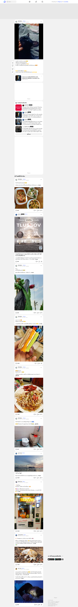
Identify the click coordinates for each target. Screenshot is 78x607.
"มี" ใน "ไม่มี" (18, 473)
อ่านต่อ (39, 185)
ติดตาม (24, 21)
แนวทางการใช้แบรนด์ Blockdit (52, 604)
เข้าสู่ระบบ (60, 1)
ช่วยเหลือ (52, 601)
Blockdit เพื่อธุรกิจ (50, 605)
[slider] (28, 58)
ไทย (54, 605)
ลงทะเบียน (66, 1)
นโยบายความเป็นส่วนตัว (51, 603)
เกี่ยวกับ (49, 601)
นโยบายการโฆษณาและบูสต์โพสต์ (53, 602)
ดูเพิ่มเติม (17, 375)
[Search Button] (7, 2)
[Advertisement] (39, 11)
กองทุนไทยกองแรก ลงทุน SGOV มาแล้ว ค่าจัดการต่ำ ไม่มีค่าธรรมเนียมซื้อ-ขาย (28, 254)
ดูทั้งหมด (29, 134)
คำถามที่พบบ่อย (56, 601)
